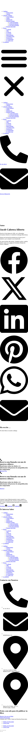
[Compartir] (3, 730)
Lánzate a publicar (7, 15)
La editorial (6, 42)
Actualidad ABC (10, 36)
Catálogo (5, 11)
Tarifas (8, 18)
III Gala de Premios (14, 25)
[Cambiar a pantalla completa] (2, 730)
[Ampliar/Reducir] (0, 730)
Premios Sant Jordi (10, 26)
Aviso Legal (6, 723)
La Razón (8, 29)
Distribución (9, 19)
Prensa (4, 28)
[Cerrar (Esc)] (5, 730)
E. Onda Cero (9, 40)
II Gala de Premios (14, 24)
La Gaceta (8, 33)
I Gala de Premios (13, 22)
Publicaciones (9, 12)
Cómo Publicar (10, 17)
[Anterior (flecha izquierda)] (0, 731)
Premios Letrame (10, 21)
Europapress (9, 38)
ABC (7, 31)
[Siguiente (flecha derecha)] (2, 731)
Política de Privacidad (8, 721)
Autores (8, 14)
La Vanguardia (9, 39)
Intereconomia (9, 35)
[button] (14, 72)
